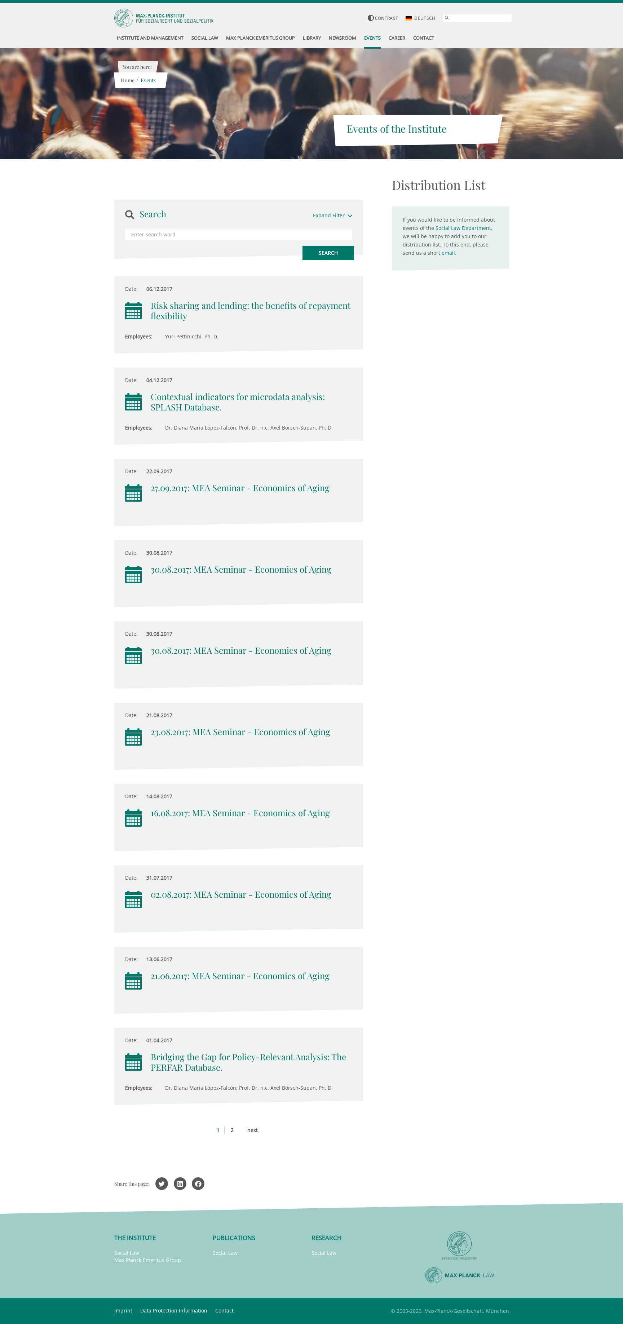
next (252, 1130)
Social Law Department (463, 228)
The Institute (135, 1238)
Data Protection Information (173, 1310)
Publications (234, 1238)
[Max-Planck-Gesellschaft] (460, 1245)
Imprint (123, 1310)
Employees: (139, 336)
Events (148, 80)
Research (327, 1238)
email (448, 252)
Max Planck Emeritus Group (147, 1260)
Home (127, 80)
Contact (224, 1310)
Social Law (126, 1252)
